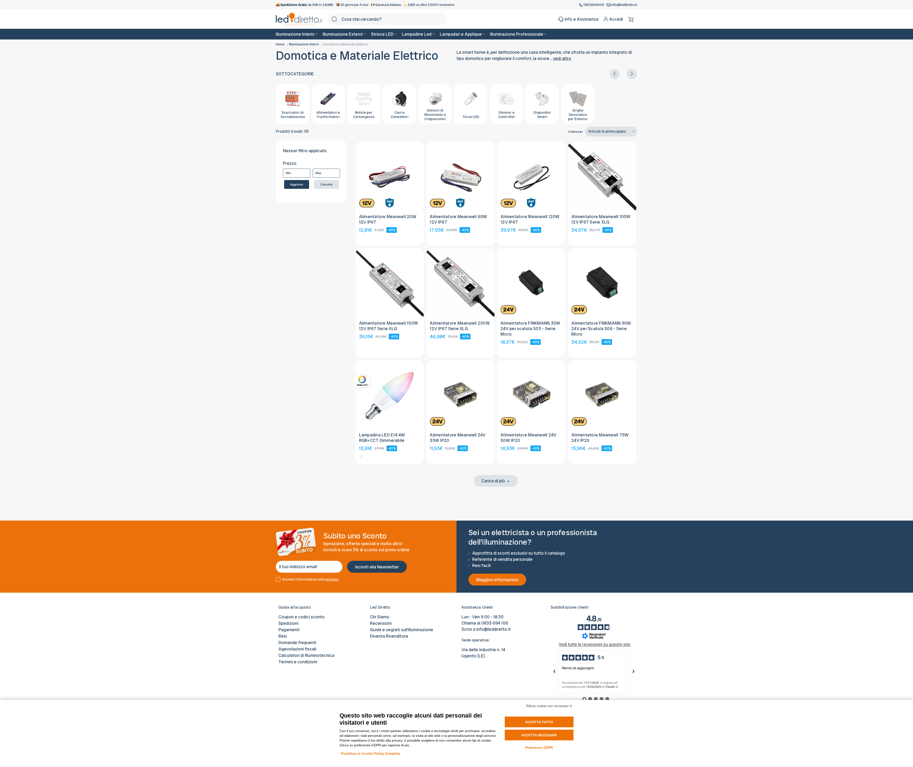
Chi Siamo (379, 617)
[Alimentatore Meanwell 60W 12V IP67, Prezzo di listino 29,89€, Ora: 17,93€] (460, 176)
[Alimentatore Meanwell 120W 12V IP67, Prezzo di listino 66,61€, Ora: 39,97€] (531, 176)
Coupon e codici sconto (301, 617)
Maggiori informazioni (497, 579)
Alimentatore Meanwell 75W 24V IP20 (600, 437)
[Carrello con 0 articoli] (631, 19)
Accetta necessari (539, 735)
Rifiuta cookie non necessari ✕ (549, 706)
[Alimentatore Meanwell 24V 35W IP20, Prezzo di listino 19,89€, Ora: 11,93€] (460, 394)
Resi (282, 636)
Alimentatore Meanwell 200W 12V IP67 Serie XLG (460, 325)
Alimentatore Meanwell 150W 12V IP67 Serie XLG (388, 325)
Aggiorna (296, 184)
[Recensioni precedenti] (554, 672)
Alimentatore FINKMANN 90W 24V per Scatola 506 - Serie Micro (601, 328)
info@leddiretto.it (624, 5)
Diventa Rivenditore (389, 636)
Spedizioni (288, 623)
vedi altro (562, 58)
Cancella (326, 184)
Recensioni (381, 623)
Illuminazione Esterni (343, 34)
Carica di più (493, 481)
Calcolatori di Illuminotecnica (306, 655)
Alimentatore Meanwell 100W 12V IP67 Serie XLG (601, 219)
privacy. (332, 579)
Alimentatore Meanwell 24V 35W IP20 (458, 437)
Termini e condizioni (297, 661)
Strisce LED (382, 34)
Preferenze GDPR (539, 747)
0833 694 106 (494, 623)
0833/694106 (593, 5)
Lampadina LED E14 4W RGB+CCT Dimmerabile (382, 437)
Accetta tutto (539, 722)
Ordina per (575, 132)
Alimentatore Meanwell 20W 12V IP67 (387, 219)
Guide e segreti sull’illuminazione (401, 629)
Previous (614, 74)
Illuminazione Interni (295, 34)
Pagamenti (289, 629)
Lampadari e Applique (461, 34)
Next (631, 74)
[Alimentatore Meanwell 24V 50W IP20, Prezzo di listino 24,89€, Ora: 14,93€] (531, 394)
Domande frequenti (297, 642)
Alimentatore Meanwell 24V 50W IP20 (528, 437)
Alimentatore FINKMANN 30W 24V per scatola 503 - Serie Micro (530, 328)
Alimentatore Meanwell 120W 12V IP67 (530, 219)
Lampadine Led (417, 34)
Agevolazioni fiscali (297, 649)
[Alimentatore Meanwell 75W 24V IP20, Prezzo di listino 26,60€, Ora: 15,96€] (602, 394)
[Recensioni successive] (633, 672)
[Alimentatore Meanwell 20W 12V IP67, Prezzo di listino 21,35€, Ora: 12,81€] (389, 176)
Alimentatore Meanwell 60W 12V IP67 (458, 219)
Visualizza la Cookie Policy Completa (370, 753)
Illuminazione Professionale (516, 34)
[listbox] (611, 132)
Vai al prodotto (389, 199)
